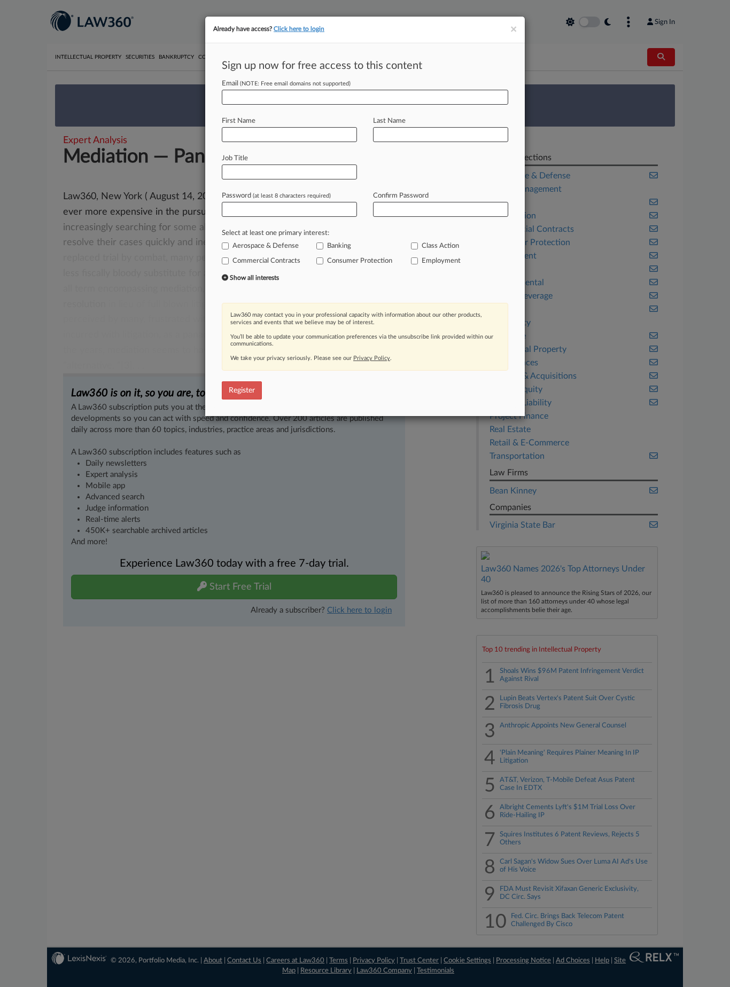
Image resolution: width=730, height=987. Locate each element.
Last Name (389, 121)
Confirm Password (401, 195)
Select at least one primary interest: (275, 233)
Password (276, 195)
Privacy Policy (371, 358)
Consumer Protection (359, 260)
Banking (339, 245)
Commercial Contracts (266, 260)
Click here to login (299, 29)
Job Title (235, 158)
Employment (441, 260)
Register (242, 390)
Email (286, 83)
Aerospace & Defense (265, 245)
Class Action (440, 245)
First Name (238, 121)
